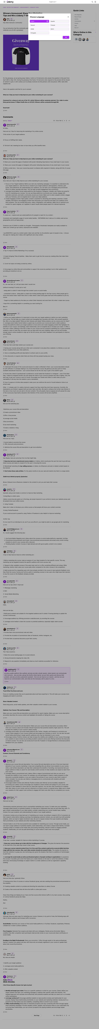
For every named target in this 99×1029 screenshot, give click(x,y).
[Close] (68, 17)
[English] (10, 2)
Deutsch (33, 25)
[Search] (92, 1)
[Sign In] (95, 1)
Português (33, 32)
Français (53, 25)
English (32, 21)
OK (66, 37)
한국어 (52, 29)
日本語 (32, 29)
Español (53, 21)
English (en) (52, 1)
